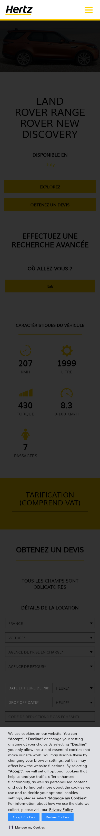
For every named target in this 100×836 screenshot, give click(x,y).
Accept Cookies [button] (24, 817)
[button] (27, 827)
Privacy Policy (61, 809)
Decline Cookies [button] (57, 817)
